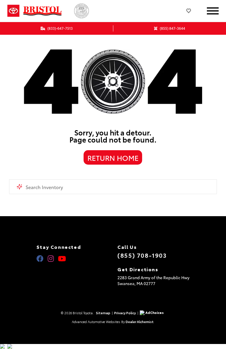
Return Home (113, 158)
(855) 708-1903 (142, 255)
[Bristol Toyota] (47, 11)
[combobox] (113, 186)
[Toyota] (13, 11)
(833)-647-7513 (59, 28)
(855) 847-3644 (172, 28)
